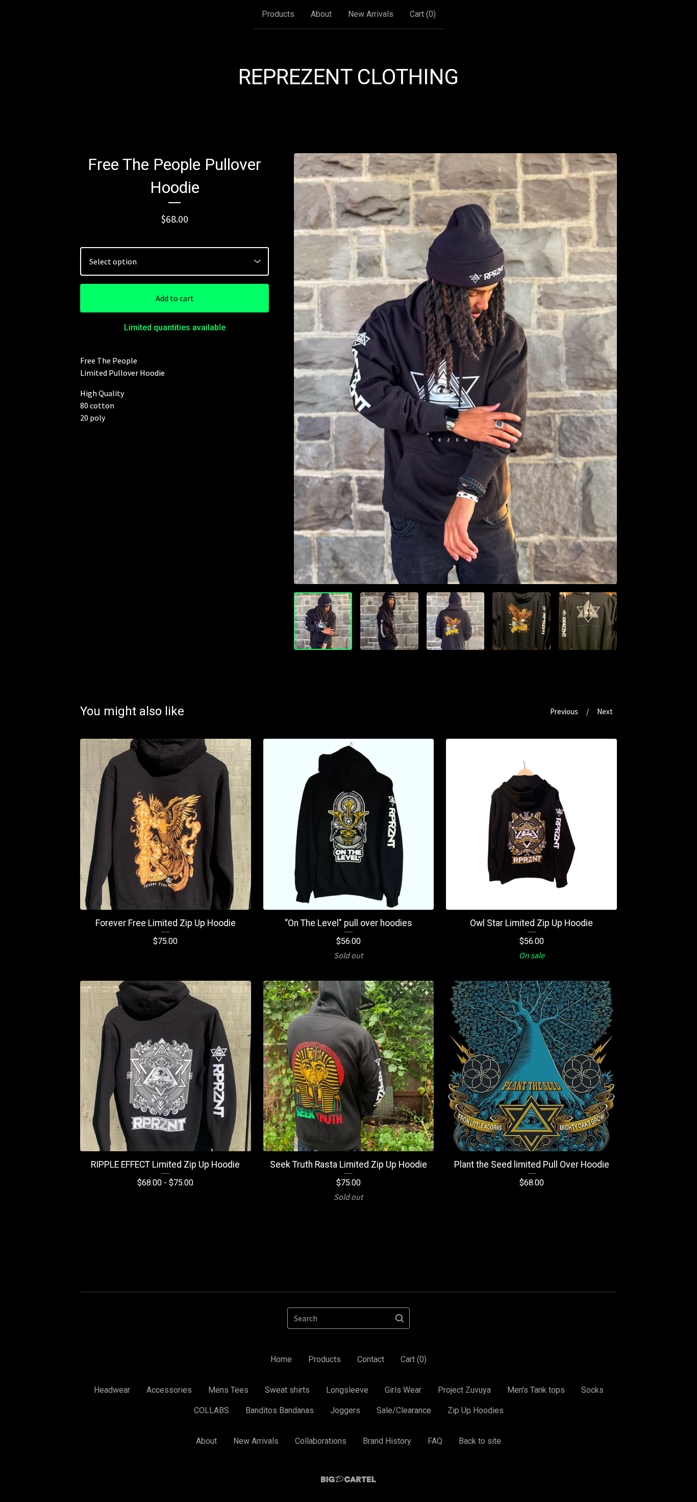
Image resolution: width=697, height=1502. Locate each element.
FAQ (435, 1441)
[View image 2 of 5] (389, 621)
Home (281, 1359)
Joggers (345, 1410)
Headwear (112, 1390)
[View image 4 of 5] (521, 621)
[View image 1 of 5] (323, 621)
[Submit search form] (399, 1318)
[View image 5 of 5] (588, 621)
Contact (370, 1359)
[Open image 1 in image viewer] (455, 368)
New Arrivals (370, 14)
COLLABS (211, 1410)
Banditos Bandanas (279, 1410)
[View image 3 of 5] (456, 621)
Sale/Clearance (404, 1410)
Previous (564, 711)
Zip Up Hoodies (475, 1410)
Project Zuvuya (464, 1390)
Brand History (387, 1441)
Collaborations (320, 1441)
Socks (592, 1390)
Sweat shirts (287, 1390)
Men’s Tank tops (536, 1390)
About (321, 14)
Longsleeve (347, 1390)
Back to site (480, 1441)
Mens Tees (228, 1390)
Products (278, 14)
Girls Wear (403, 1390)
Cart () (423, 14)
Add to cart (175, 298)
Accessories (169, 1390)
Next (605, 711)
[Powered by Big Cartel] (348, 1479)
